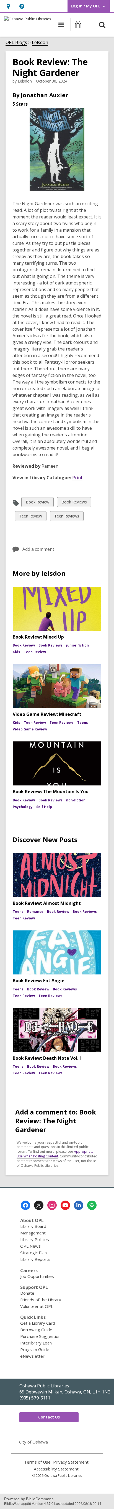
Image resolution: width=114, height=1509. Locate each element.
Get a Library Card (37, 1323)
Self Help (44, 806)
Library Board (33, 1226)
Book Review (37, 503)
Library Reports (35, 1259)
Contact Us (49, 1417)
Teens (82, 722)
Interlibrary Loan (36, 1343)
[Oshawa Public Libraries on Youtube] (65, 1205)
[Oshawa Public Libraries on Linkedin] (78, 1205)
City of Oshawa (33, 1442)
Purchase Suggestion (40, 1336)
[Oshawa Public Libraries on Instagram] (52, 1205)
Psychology (23, 806)
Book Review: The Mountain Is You (51, 791)
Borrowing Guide (36, 1329)
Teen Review (30, 517)
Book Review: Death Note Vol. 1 (47, 1058)
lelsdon (25, 81)
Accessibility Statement (56, 1469)
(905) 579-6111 (34, 1398)
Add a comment (38, 549)
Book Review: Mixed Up (38, 637)
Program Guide (34, 1349)
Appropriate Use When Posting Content (55, 1154)
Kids (16, 652)
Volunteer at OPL (36, 1306)
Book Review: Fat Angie (38, 980)
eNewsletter (32, 1356)
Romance (35, 911)
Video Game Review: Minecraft (47, 714)
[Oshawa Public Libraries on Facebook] (25, 1205)
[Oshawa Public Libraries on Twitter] (38, 1205)
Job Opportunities (37, 1276)
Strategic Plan (33, 1252)
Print (77, 478)
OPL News (30, 1246)
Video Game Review (30, 729)
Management (33, 1233)
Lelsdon (40, 42)
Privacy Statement (71, 1462)
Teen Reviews (66, 517)
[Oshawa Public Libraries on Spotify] (92, 1205)
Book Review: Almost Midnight (47, 903)
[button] (8, 6)
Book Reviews (74, 503)
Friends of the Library (40, 1299)
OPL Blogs (16, 42)
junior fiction (77, 645)
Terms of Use (37, 1462)
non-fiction (76, 800)
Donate (27, 1293)
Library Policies (34, 1239)
